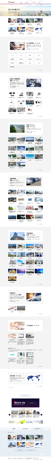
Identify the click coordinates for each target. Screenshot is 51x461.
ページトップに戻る (39, 70)
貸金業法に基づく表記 (16, 458)
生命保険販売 (21, 59)
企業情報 (13, 428)
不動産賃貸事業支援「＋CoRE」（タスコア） (12, 67)
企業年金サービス (39, 59)
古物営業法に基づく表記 (10, 458)
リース (12, 55)
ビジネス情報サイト (30, 450)
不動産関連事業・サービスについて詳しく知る (33, 239)
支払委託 (30, 55)
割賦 (21, 55)
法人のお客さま (37, 428)
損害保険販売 (30, 59)
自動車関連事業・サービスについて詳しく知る (16, 185)
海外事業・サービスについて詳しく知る (15, 380)
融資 (38, 55)
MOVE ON (40, 2)
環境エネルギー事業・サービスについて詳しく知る (30, 132)
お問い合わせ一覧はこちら (25, 395)
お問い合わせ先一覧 (19, 450)
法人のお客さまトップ (11, 432)
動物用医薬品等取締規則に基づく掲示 (29, 458)
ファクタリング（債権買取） (12, 59)
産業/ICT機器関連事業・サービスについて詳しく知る (14, 87)
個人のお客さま (25, 428)
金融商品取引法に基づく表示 (21, 458)
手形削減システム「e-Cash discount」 (21, 63)
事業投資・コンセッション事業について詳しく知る (14, 301)
